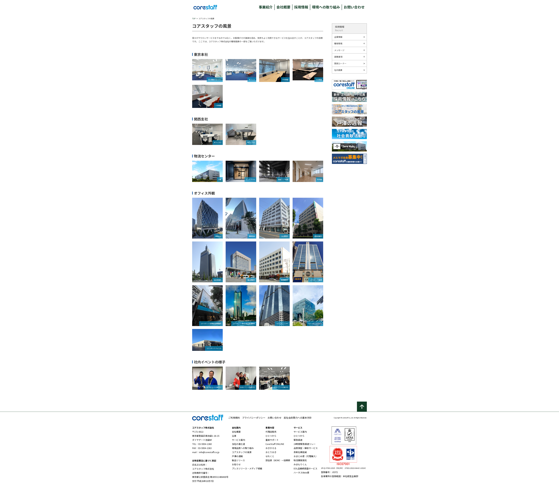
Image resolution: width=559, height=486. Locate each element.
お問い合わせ (354, 6)
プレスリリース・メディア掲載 (247, 468)
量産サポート (272, 439)
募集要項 (338, 56)
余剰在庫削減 (300, 452)
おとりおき (271, 452)
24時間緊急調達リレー (305, 443)
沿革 (234, 435)
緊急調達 (298, 439)
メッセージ (339, 50)
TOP (194, 18)
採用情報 (301, 6)
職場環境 (338, 43)
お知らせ (236, 464)
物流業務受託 (300, 460)
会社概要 (283, 6)
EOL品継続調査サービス (305, 468)
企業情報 (338, 36)
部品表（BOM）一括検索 (278, 460)
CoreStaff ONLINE (275, 443)
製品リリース (238, 460)
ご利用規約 (234, 417)
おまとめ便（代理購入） (306, 456)
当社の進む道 (238, 443)
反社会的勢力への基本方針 (298, 417)
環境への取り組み (326, 6)
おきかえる (271, 448)
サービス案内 (238, 439)
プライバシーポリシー (253, 417)
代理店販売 (271, 431)
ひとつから (271, 435)
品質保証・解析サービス (306, 448)
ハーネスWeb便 (301, 472)
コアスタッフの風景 (242, 452)
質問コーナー (340, 63)
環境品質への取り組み (243, 448)
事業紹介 (266, 6)
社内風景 (338, 70)
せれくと (270, 456)
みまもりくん (300, 464)
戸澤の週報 (237, 456)
